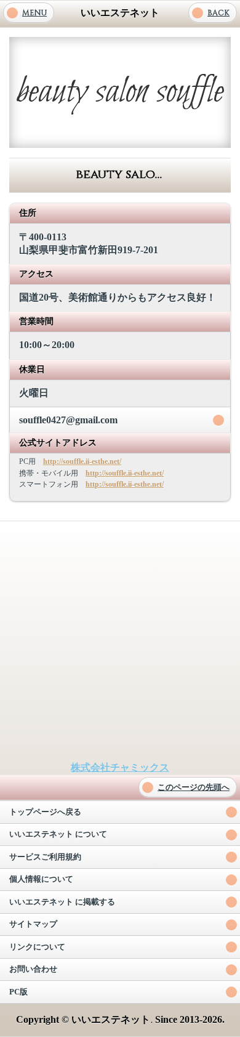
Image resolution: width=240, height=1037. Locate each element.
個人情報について (41, 879)
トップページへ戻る (45, 812)
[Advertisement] (120, 641)
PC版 (18, 992)
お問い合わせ (33, 969)
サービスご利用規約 (45, 857)
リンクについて (37, 947)
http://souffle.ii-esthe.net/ (82, 461)
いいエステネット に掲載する (62, 902)
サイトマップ (33, 924)
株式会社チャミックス (120, 767)
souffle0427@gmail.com (68, 420)
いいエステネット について (58, 834)
